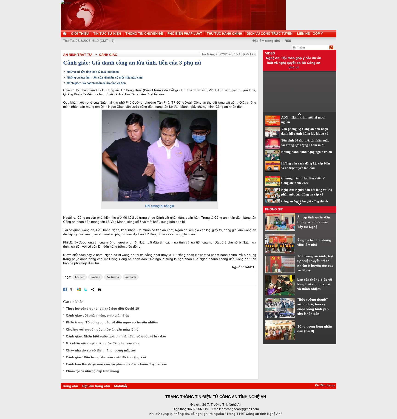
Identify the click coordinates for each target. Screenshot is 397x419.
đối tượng (113, 277)
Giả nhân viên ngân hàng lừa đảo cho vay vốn (102, 343)
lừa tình (95, 277)
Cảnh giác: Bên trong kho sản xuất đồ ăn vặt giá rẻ (106, 357)
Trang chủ (70, 386)
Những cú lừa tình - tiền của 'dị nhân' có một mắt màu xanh (105, 77)
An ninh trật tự (77, 55)
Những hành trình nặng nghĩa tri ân (306, 152)
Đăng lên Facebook (65, 289)
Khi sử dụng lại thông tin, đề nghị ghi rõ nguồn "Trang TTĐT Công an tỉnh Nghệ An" (215, 414)
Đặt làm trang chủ (96, 386)
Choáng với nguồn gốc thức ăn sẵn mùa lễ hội (102, 329)
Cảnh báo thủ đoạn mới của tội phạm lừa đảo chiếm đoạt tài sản (116, 364)
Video (270, 53)
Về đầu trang (325, 385)
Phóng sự (274, 209)
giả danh (130, 277)
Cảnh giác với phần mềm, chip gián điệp (97, 315)
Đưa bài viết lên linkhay (72, 289)
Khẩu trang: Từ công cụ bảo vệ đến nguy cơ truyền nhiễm (112, 322)
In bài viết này (99, 289)
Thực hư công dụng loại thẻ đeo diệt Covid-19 (102, 308)
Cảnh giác (108, 55)
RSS (288, 40)
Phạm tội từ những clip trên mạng (92, 371)
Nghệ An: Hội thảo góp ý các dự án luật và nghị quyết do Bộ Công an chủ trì (293, 62)
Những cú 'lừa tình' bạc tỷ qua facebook (93, 72)
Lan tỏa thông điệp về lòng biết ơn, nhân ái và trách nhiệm (314, 284)
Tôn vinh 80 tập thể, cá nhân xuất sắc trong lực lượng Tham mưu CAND (305, 145)
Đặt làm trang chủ (266, 40)
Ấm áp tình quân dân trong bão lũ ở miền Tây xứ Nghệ (313, 222)
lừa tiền (79, 277)
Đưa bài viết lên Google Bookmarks (79, 289)
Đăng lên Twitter (86, 289)
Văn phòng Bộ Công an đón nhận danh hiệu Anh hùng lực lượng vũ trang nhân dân (304, 133)
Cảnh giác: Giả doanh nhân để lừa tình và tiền (96, 83)
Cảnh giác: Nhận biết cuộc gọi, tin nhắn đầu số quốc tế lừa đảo (116, 336)
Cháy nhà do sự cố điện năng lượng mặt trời (101, 350)
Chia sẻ (92, 289)
